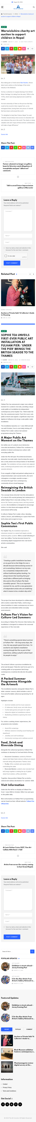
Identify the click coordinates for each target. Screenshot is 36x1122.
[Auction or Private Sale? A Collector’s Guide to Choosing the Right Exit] (7, 1040)
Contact (5, 1084)
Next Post (28, 183)
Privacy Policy (7, 1087)
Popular (18, 1029)
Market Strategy (6, 309)
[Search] (34, 7)
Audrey (5, 41)
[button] (30, 274)
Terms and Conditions (9, 1091)
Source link (4, 134)
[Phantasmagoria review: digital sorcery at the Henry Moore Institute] (7, 1067)
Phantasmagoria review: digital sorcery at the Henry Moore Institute (23, 1065)
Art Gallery (15, 963)
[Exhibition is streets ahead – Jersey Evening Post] (5, 966)
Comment (29, 1029)
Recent (6, 1029)
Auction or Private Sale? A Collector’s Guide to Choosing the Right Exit (24, 1038)
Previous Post (9, 161)
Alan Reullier (24, 83)
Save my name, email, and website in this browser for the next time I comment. (18, 249)
